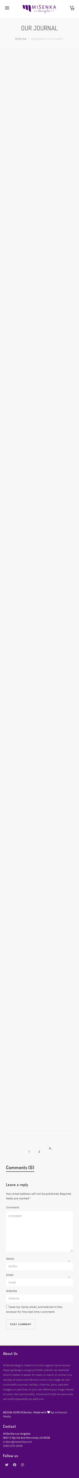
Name (10, 1258)
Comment (12, 1207)
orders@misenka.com (17, 1442)
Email (9, 1275)
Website (11, 1291)
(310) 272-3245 (13, 1446)
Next (51, 1148)
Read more (19, 142)
